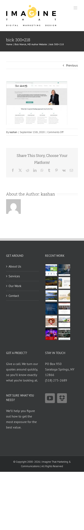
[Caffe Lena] (51, 334)
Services (14, 276)
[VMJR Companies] (64, 282)
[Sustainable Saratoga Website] (64, 321)
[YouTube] (50, 398)
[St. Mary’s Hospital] (51, 270)
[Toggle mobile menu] (76, 8)
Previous (72, 65)
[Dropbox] (62, 398)
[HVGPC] (51, 295)
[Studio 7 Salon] (51, 321)
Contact (14, 296)
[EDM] (64, 334)
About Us (15, 266)
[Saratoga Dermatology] (64, 308)
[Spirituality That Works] (64, 295)
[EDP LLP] (51, 282)
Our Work (15, 286)
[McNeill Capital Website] (51, 308)
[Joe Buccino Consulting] (64, 270)
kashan (13, 132)
